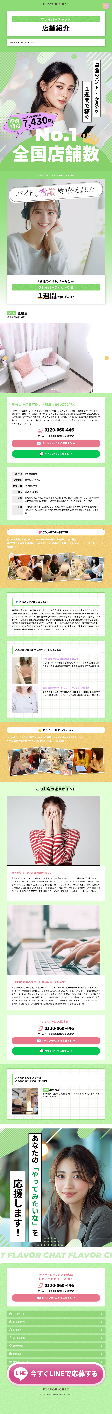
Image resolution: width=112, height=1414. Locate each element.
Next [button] (107, 358)
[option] (56, 358)
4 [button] (60, 389)
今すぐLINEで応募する (56, 453)
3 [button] (57, 389)
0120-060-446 (58, 430)
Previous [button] (5, 358)
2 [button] (54, 389)
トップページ (13, 42)
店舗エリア (24, 42)
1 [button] (52, 389)
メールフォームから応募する (56, 443)
